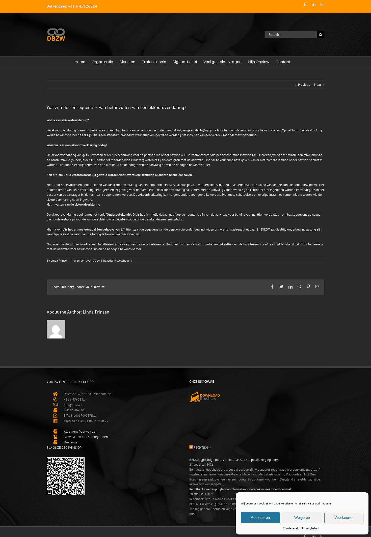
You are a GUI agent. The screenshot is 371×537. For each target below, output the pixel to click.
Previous (304, 84)
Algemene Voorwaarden (80, 431)
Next (317, 84)
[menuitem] (79, 61)
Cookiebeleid (291, 528)
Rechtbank (202, 447)
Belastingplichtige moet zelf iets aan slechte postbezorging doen (234, 460)
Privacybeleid (310, 528)
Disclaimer (71, 442)
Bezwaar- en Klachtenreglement (86, 437)
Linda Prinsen (59, 260)
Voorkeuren (343, 517)
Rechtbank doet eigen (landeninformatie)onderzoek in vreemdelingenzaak (240, 489)
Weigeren (302, 517)
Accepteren (260, 517)
